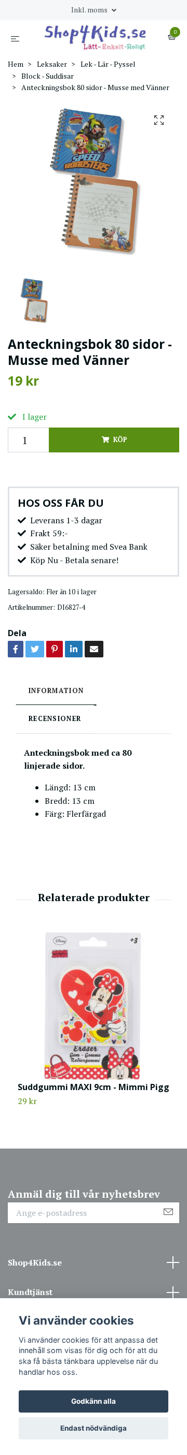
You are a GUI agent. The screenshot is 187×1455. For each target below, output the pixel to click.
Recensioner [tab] (55, 718)
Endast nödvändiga (93, 1428)
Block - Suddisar (47, 76)
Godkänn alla (93, 1401)
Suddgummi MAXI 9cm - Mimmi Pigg (93, 1087)
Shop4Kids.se (35, 1262)
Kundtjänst (30, 1292)
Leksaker (52, 64)
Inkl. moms (90, 9)
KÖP (120, 439)
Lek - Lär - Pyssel (108, 64)
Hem (15, 64)
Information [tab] (56, 690)
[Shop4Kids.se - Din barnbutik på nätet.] (96, 37)
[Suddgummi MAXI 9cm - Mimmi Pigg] (93, 1006)
